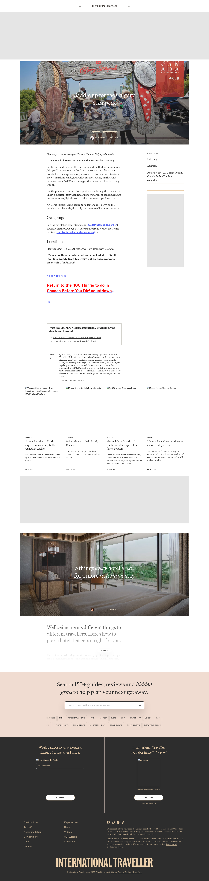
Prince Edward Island (67, 718)
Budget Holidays (144, 725)
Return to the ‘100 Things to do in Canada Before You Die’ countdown (165, 176)
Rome (52, 718)
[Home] (104, 6)
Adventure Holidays (108, 725)
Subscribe (60, 797)
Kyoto (104, 718)
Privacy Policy (136, 872)
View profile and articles (72, 380)
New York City (125, 718)
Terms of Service (124, 872)
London (139, 718)
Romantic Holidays (72, 725)
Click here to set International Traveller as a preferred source (77, 337)
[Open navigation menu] (80, 6)
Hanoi (149, 718)
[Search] (129, 6)
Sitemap (114, 872)
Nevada (83, 718)
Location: (152, 166)
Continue (104, 650)
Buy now (149, 797)
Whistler (94, 718)
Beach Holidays (127, 725)
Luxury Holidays (53, 725)
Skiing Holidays (90, 725)
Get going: (152, 159)
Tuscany (159, 718)
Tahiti (114, 718)
